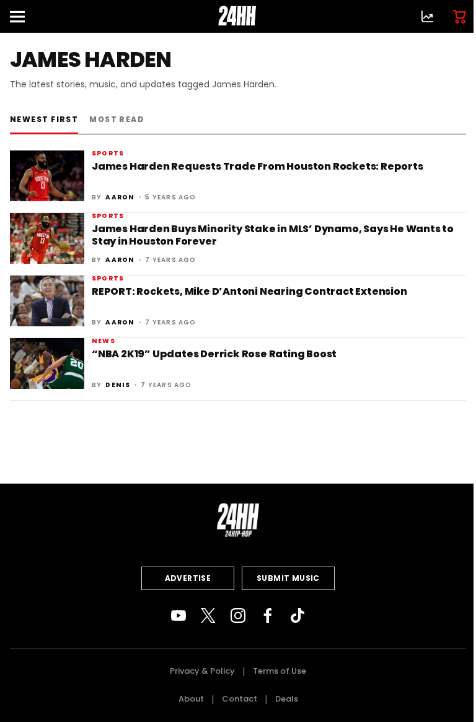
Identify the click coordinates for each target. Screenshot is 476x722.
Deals (286, 699)
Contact (239, 699)
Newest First (44, 119)
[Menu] (22, 16)
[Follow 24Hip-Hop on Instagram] (238, 615)
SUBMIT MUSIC (288, 578)
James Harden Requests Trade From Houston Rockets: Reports (257, 166)
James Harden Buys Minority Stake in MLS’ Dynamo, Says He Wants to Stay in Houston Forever (273, 235)
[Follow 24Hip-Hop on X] (208, 615)
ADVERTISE (188, 578)
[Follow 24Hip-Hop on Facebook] (267, 615)
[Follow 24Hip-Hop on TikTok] (297, 615)
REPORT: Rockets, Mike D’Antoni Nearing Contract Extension (249, 291)
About (191, 699)
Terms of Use (279, 671)
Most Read (116, 119)
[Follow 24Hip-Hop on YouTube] (178, 615)
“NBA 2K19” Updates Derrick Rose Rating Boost (214, 354)
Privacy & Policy (202, 671)
